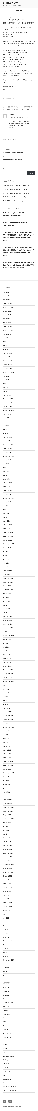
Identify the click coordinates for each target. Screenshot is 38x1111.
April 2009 (6, 609)
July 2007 (6, 689)
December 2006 (8, 716)
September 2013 (8, 410)
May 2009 (6, 605)
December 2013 (8, 399)
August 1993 (7, 971)
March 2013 (7, 433)
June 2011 (6, 510)
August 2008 (7, 639)
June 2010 (6, 555)
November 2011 (8, 490)
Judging (5, 1025)
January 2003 (7, 868)
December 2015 (8, 326)
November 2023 (8, 303)
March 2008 (7, 658)
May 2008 (6, 651)
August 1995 (7, 952)
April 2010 (6, 563)
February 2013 (7, 437)
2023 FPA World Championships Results (16, 197)
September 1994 (8, 960)
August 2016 (7, 322)
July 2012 (6, 464)
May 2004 (6, 834)
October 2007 (7, 677)
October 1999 (7, 906)
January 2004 (7, 849)
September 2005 (8, 773)
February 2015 (7, 353)
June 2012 (6, 468)
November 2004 (8, 811)
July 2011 (6, 506)
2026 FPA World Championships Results (16, 185)
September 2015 (8, 330)
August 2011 (7, 502)
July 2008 (6, 643)
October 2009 (7, 586)
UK (4, 1075)
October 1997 (7, 933)
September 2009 (8, 590)
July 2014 (6, 380)
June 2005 (6, 784)
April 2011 (6, 517)
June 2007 (6, 693)
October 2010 (7, 540)
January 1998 (7, 929)
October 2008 (7, 632)
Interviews (6, 1014)
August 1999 (7, 914)
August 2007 (7, 685)
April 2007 (6, 700)
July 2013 (6, 418)
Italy (4, 1018)
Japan (4, 1022)
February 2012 (7, 483)
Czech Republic (8, 1003)
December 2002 (8, 872)
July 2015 (6, 338)
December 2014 (8, 361)
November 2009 (8, 582)
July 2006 (6, 735)
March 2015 (7, 349)
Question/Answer (8, 1056)
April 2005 (6, 792)
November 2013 (8, 403)
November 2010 (8, 536)
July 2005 (6, 780)
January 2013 (7, 441)
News (4, 1041)
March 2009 (7, 613)
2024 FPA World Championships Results (16, 193)
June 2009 (6, 601)
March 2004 (7, 842)
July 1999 (6, 918)
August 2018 (7, 315)
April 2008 (6, 655)
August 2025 (7, 296)
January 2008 (7, 666)
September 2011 (8, 498)
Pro (4, 1052)
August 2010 (7, 548)
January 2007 (7, 712)
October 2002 (7, 876)
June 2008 (6, 647)
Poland (5, 1048)
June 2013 (6, 422)
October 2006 (7, 723)
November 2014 (8, 364)
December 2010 (8, 532)
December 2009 (8, 578)
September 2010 (8, 544)
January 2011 (7, 529)
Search (5, 169)
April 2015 (6, 345)
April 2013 (6, 429)
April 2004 (6, 838)
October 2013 (7, 406)
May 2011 (6, 513)
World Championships (10, 1086)
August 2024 (7, 300)
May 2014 (6, 387)
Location (5, 1029)
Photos (5, 1045)
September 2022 (8, 307)
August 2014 (7, 376)
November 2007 (8, 674)
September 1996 (8, 941)
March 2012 (6, 479)
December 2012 (8, 445)
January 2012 (7, 487)
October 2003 (7, 861)
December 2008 (8, 624)
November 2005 (8, 765)
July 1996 (6, 945)
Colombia (6, 995)
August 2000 (7, 895)
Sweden (5, 1067)
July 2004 (6, 826)
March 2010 (7, 567)
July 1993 (6, 975)
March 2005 (7, 796)
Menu (20, 10)
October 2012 (7, 452)
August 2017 (7, 319)
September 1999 (8, 910)
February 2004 (7, 845)
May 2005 (6, 788)
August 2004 (7, 822)
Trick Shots (6, 1071)
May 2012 (6, 471)
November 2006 (8, 719)
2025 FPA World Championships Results (16, 189)
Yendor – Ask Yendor (9, 1090)
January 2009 (7, 620)
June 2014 (6, 383)
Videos (5, 1083)
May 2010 (6, 559)
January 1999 (7, 922)
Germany (6, 1006)
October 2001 (7, 887)
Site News (6, 1064)
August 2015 (7, 334)
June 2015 (6, 341)
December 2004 (8, 807)
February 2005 (7, 800)
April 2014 (6, 391)
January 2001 (7, 891)
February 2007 (7, 708)
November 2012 (8, 448)
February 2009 (7, 616)
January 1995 (7, 956)
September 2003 (8, 865)
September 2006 (8, 727)
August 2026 (7, 292)
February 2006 (7, 754)
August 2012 (7, 460)
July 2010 (6, 551)
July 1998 (6, 926)
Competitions (10, 99)
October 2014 (7, 368)
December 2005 (8, 761)
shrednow (10, 2)
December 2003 (8, 853)
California (6, 991)
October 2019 (7, 311)
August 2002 (7, 880)
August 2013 (7, 414)
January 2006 (7, 758)
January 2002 (7, 884)
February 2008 (7, 662)
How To (5, 1010)
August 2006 (7, 731)
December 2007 (8, 670)
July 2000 (6, 899)
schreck (20, 17)
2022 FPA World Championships (13, 201)
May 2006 (6, 742)
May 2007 (6, 696)
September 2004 (8, 819)
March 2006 (7, 750)
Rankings (6, 1060)
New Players (7, 1037)
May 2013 (6, 425)
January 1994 (7, 964)
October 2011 (7, 494)
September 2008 (8, 635)
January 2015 (7, 357)
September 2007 (8, 681)
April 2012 (6, 475)
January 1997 (7, 937)
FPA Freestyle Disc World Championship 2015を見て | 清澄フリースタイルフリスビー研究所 (18, 235)
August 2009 (7, 593)
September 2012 (8, 456)
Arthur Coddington (10, 213)
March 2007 (7, 704)
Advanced (6, 987)
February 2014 (7, 395)
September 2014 (8, 372)
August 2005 (7, 777)
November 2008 (8, 628)
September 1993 (8, 968)
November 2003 (8, 857)
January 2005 (7, 803)
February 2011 (7, 525)
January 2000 (7, 903)
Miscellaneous (7, 1033)
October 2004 (7, 815)
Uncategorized (7, 1079)
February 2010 (7, 571)
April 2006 (6, 746)
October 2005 (7, 769)
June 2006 (6, 738)
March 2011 (6, 521)
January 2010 (7, 574)
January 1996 (7, 948)
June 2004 (6, 830)
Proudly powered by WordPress (12, 1106)
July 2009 (6, 597)
